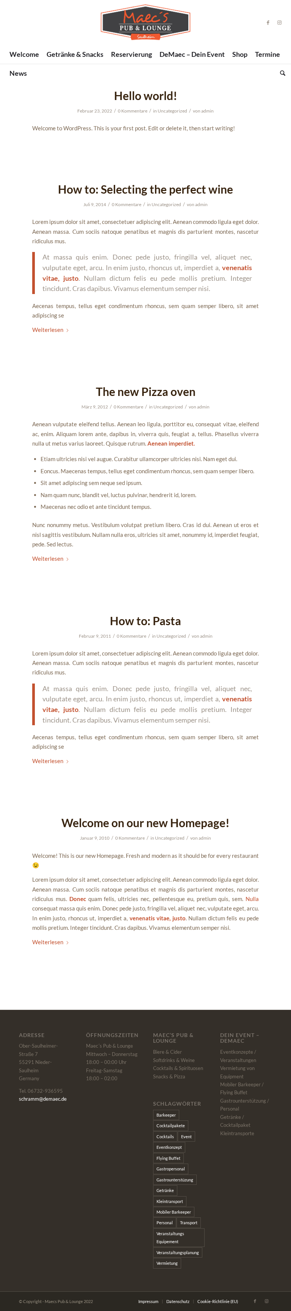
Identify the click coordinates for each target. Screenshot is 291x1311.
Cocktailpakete (170, 1125)
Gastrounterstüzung (174, 1179)
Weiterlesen (47, 329)
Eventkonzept (169, 1147)
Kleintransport (169, 1201)
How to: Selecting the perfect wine (145, 189)
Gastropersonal (170, 1168)
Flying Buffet (168, 1158)
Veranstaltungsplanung (177, 1252)
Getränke (165, 1190)
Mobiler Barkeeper (173, 1211)
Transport (188, 1222)
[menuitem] (24, 54)
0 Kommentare (132, 111)
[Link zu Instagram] (279, 22)
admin (207, 111)
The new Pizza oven (146, 391)
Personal (164, 1222)
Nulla (252, 898)
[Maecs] (146, 22)
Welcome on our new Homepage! (145, 822)
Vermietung (167, 1263)
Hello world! (145, 95)
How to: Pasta (145, 620)
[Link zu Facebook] (268, 22)
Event (186, 1136)
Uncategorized (172, 111)
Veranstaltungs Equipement (170, 1237)
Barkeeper (166, 1114)
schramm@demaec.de (43, 1099)
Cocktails (165, 1136)
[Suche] (280, 73)
